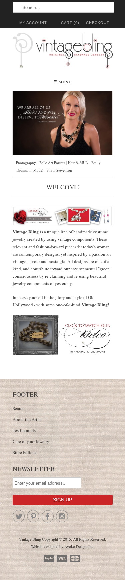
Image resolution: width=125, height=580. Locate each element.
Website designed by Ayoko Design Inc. (62, 546)
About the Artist (27, 419)
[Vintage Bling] (63, 52)
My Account (33, 23)
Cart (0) (70, 23)
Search (19, 408)
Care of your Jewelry (31, 441)
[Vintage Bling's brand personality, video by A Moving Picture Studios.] (63, 335)
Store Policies (25, 452)
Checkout (97, 23)
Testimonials (24, 430)
